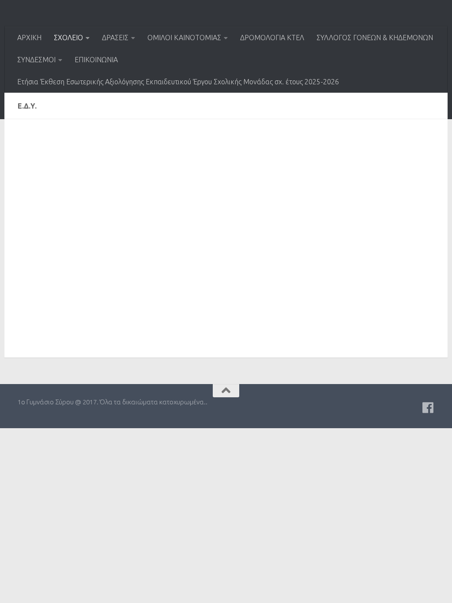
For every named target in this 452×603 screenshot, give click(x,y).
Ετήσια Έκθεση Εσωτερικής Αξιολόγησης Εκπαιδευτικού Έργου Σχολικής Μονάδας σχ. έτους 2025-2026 (178, 82)
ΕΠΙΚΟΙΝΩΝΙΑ (96, 60)
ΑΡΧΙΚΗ (29, 37)
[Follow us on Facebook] (428, 408)
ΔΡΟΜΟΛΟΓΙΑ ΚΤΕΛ (272, 37)
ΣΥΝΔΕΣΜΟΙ (36, 60)
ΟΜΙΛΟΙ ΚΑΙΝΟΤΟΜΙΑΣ (184, 37)
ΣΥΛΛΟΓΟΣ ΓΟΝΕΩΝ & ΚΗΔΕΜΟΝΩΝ (374, 37)
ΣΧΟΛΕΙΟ (68, 37)
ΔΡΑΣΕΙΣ (115, 37)
